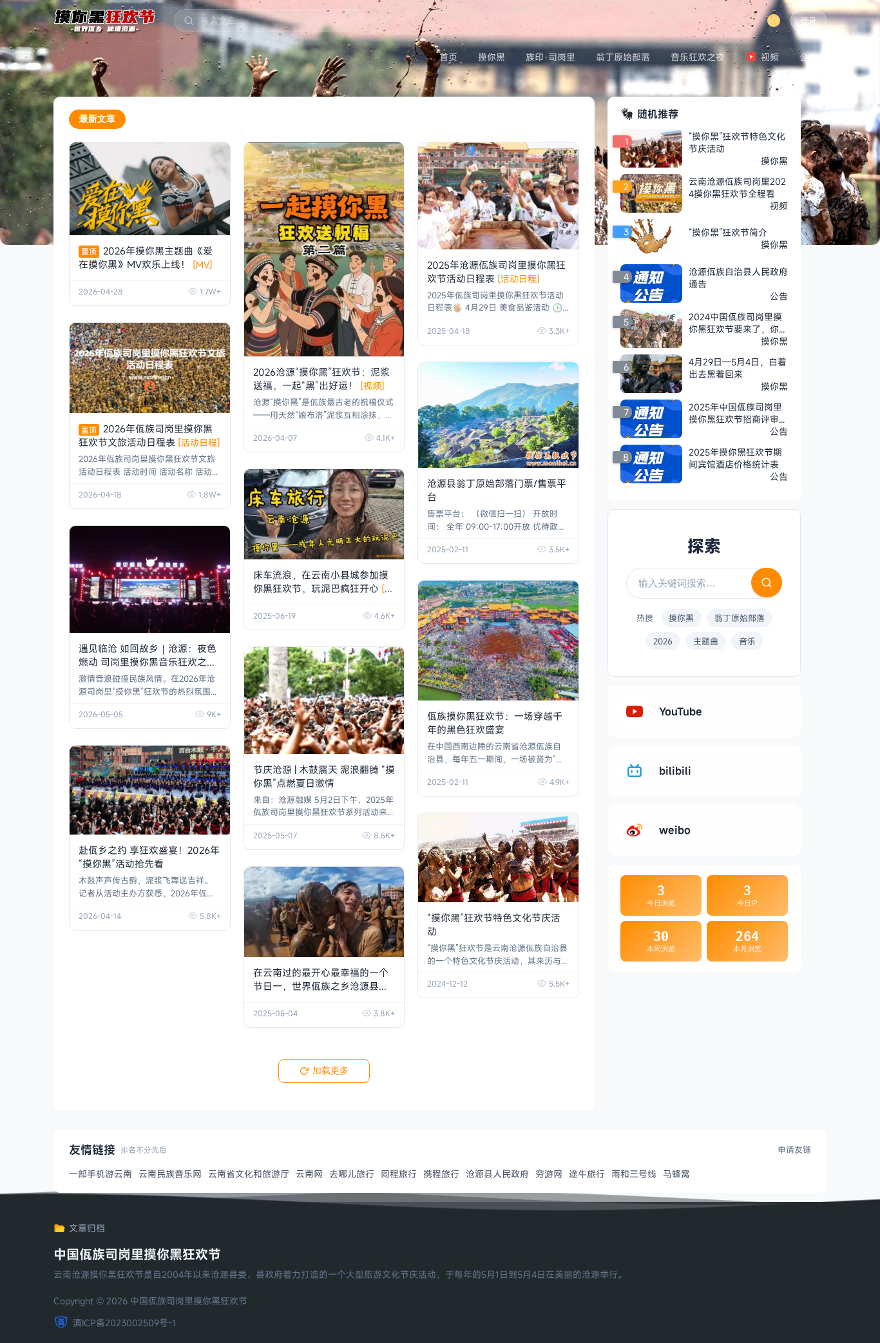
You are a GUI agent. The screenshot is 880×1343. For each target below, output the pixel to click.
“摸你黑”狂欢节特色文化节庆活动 (737, 142)
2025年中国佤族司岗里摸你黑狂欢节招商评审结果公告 (738, 413)
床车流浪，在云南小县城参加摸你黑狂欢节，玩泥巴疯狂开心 (323, 588)
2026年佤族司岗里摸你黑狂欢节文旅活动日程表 (149, 435)
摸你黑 (491, 57)
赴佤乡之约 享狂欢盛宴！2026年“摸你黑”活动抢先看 (149, 857)
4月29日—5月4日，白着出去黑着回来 (738, 368)
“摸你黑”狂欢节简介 (728, 232)
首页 (448, 57)
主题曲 (705, 641)
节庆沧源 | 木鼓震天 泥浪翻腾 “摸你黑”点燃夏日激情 (324, 776)
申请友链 (794, 1149)
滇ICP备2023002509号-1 (124, 1323)
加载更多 (330, 1070)
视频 (770, 57)
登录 (808, 21)
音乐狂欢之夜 (698, 57)
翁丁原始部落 (623, 57)
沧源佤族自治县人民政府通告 (738, 278)
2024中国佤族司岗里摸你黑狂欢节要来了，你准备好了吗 (738, 323)
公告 (808, 57)
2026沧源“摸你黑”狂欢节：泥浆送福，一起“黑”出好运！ (321, 378)
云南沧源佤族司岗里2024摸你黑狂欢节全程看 (737, 187)
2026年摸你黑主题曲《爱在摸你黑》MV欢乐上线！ (146, 257)
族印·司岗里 (550, 57)
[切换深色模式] (773, 20)
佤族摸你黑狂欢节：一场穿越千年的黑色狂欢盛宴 (494, 723)
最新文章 (97, 118)
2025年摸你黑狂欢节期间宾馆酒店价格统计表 (735, 458)
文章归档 (87, 1228)
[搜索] (766, 582)
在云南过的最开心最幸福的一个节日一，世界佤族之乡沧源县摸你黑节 (320, 986)
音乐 (747, 641)
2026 (663, 641)
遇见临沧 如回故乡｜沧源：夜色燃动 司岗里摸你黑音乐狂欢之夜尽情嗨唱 (147, 662)
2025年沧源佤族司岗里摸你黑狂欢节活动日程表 (496, 271)
